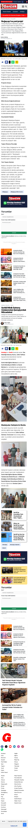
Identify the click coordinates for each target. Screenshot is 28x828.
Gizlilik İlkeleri (18, 798)
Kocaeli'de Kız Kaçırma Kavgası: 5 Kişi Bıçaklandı (13, 15)
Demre (3, 782)
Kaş (2, 796)
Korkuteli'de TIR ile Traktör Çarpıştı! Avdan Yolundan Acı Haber (12, 707)
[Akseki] (14, 671)
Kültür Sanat (4, 772)
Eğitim (16, 755)
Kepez (2, 801)
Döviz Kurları (17, 784)
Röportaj (16, 759)
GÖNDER (14, 232)
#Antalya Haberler (14, 544)
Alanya (3, 780)
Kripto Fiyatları (18, 788)
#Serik (4, 548)
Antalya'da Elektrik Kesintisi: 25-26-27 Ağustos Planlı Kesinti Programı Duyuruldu (19, 259)
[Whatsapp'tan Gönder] (12, 62)
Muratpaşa (4, 811)
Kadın (2, 770)
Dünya (16, 762)
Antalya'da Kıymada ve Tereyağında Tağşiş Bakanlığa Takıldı (19, 267)
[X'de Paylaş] (10, 62)
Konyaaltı (13, 18)
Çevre (16, 770)
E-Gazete (15, 1)
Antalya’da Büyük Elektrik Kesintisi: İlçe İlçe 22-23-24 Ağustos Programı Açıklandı (18, 252)
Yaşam (3, 766)
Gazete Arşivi (18, 803)
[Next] (25, 15)
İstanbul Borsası (18, 782)
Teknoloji (16, 766)
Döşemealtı (4, 784)
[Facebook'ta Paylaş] (6, 62)
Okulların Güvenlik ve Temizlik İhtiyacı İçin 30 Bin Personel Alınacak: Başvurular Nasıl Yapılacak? (19, 724)
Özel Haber (4, 762)
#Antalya (4, 544)
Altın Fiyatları (18, 786)
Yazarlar (19, 1)
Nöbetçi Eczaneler (19, 790)
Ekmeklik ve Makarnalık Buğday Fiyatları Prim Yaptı (19, 283)
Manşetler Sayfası (19, 780)
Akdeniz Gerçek (5, 18)
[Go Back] (25, 825)
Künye (16, 794)
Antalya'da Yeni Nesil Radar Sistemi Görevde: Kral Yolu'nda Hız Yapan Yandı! (19, 275)
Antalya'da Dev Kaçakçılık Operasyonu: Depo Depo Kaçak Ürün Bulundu (19, 298)
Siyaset (3, 759)
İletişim (16, 796)
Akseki (3, 775)
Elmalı (2, 786)
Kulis (2, 755)
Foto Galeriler (18, 777)
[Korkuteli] (14, 695)
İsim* (2, 214)
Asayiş (16, 757)
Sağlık (16, 753)
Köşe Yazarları (18, 775)
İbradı (2, 794)
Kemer (3, 798)
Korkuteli (3, 805)
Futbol (16, 768)
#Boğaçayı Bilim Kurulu (17, 192)
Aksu (2, 777)
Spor (2, 764)
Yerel (2, 768)
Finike (2, 788)
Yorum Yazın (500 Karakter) (8, 220)
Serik (12, 305)
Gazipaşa (3, 790)
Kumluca (3, 807)
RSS (4, 821)
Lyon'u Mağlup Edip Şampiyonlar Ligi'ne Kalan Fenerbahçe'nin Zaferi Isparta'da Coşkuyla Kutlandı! (18, 291)
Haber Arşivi (17, 801)
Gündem (3, 753)
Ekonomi (3, 757)
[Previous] (1, 15)
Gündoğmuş (4, 792)
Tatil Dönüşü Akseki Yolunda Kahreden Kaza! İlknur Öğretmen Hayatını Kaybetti (13, 682)
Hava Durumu (18, 792)
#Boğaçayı (5, 192)
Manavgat (3, 809)
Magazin (16, 764)
